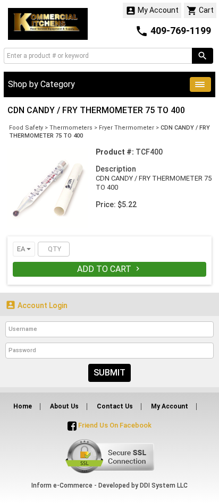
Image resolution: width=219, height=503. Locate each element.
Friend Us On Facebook (114, 425)
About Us (64, 406)
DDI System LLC (164, 485)
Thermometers (70, 127)
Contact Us (115, 406)
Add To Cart (109, 269)
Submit (109, 373)
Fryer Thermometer (126, 127)
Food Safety (26, 127)
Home (22, 406)
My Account (152, 10)
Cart (200, 10)
